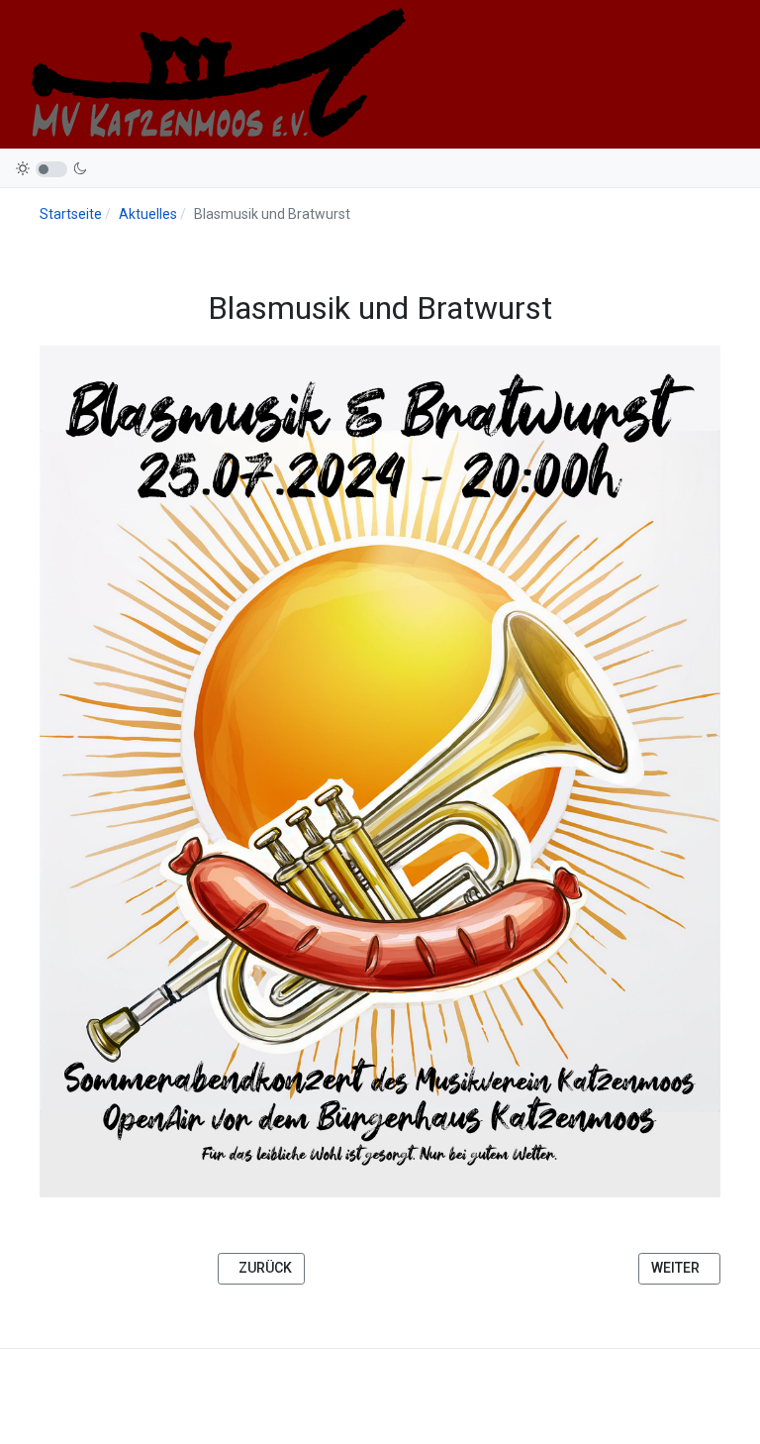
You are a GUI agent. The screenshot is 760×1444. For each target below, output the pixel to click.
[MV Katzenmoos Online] (216, 72)
